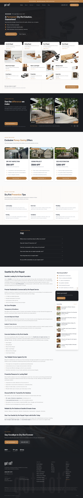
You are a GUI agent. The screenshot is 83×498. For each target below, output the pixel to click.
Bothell (12, 487)
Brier (15, 487)
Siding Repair (39, 467)
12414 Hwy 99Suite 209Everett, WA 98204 (8, 479)
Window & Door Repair (41, 475)
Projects (38, 5)
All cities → (68, 479)
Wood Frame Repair (41, 471)
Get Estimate (74, 5)
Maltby (41, 487)
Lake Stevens (68, 471)
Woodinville (60, 487)
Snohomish (68, 475)
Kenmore (21, 487)
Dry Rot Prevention (40, 479)
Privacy (77, 495)
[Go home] (8, 463)
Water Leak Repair (40, 473)
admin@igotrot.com (9, 473)
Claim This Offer (16, 178)
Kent (67, 467)
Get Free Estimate (71, 86)
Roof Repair (39, 469)
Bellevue (67, 464)
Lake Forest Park (31, 487)
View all (75, 304)
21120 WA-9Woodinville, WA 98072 (24, 479)
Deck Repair (39, 466)
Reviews (44, 5)
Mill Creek (68, 473)
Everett (67, 466)
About (26, 5)
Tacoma (67, 477)
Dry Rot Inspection (40, 481)
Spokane (52, 487)
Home (21, 5)
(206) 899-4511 (64, 5)
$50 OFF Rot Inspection (41, 1)
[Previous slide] (75, 126)
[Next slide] (77, 126)
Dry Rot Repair (39, 464)
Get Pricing (61, 298)
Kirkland (67, 469)
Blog (49, 5)
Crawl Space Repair (40, 477)
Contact (52, 471)
